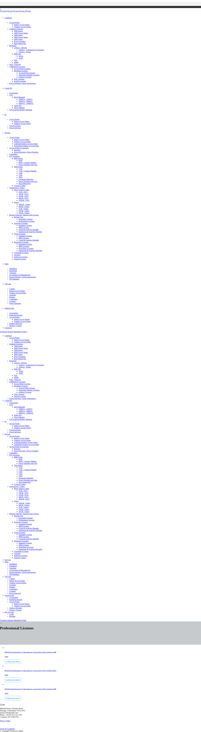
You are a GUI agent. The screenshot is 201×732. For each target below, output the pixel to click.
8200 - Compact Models (27, 163)
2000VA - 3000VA (26, 101)
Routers (12, 297)
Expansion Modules (26, 179)
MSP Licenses (24, 228)
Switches (12, 295)
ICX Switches (14, 156)
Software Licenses (20, 257)
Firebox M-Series (15, 324)
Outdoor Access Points (22, 27)
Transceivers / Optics (17, 188)
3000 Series (18, 39)
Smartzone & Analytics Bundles (30, 232)
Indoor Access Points (21, 25)
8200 (20, 161)
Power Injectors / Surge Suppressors (22, 83)
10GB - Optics (24, 211)
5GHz (21, 58)
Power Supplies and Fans (28, 165)
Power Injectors (15, 128)
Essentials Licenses (26, 219)
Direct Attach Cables (21, 190)
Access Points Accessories (19, 148)
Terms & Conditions (7, 729)
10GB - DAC (24, 194)
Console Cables (19, 186)
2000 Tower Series (21, 37)
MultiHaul (13, 269)
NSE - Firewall (14, 65)
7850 (20, 177)
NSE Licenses (19, 79)
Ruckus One (18, 217)
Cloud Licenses (15, 126)
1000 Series (18, 31)
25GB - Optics (24, 213)
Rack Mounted (19, 97)
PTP (15, 60)
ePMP (16, 62)
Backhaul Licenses (21, 71)
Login (11, 614)
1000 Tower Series (21, 33)
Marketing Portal (20, 332)
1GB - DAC (23, 192)
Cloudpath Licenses (21, 253)
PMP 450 (17, 54)
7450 (20, 173)
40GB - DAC (24, 198)
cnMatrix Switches (16, 29)
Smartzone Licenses (21, 242)
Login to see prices (13, 661)
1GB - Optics (23, 209)
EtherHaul (13, 271)
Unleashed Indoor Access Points (26, 144)
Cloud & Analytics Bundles (29, 230)
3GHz (21, 56)
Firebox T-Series (15, 326)
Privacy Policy (5, 721)
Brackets (17, 150)
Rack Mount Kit (20, 44)
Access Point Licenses (22, 69)
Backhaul (12, 46)
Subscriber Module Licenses (29, 75)
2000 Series (18, 35)
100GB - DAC (24, 200)
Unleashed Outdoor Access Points (26, 146)
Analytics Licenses (21, 223)
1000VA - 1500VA (26, 99)
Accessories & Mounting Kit (19, 275)
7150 (20, 169)
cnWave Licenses (25, 77)
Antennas (12, 273)
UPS (11, 95)
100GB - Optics (24, 205)
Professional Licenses (26, 221)
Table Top (17, 106)
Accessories (13, 93)
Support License (20, 259)
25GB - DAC (24, 196)
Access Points (14, 23)
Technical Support (6, 332)
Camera (12, 289)
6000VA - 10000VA (26, 104)
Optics (16, 202)
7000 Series (18, 167)
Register (12, 616)
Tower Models (19, 108)
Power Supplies (19, 41)
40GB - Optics (24, 207)
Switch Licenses (20, 81)
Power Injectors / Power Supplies (26, 152)
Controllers (13, 154)
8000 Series (18, 158)
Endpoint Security (16, 315)
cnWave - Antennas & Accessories (31, 50)
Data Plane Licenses (26, 249)
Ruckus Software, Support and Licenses (24, 215)
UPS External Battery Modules (20, 110)
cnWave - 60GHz (20, 48)
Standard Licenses (25, 225)
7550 (20, 175)
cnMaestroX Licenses (17, 67)
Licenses (17, 255)
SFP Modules (14, 279)
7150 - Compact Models (27, 171)
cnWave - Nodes (25, 52)
